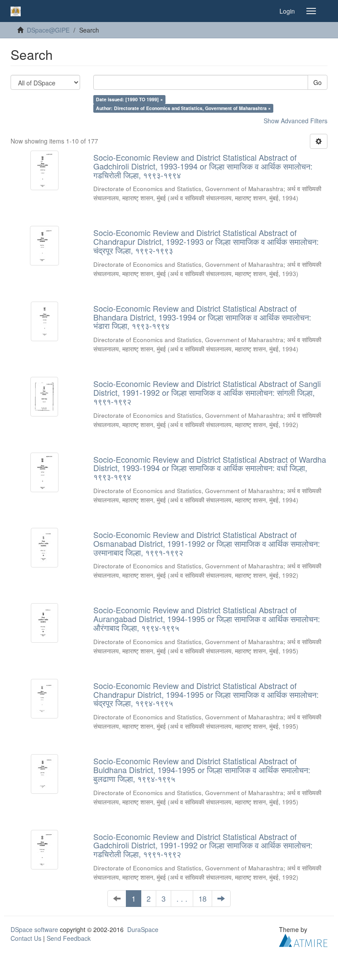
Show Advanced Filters (295, 120)
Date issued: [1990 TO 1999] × (129, 99)
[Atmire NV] (303, 939)
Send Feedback (69, 938)
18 (202, 898)
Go (317, 82)
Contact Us (26, 938)
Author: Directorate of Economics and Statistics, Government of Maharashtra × (183, 108)
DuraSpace (142, 929)
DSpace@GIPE (48, 30)
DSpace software (34, 929)
